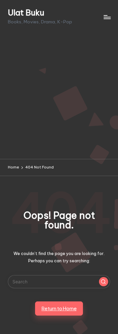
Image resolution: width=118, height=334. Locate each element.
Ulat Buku (26, 12)
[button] (103, 281)
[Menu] (107, 17)
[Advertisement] (59, 96)
